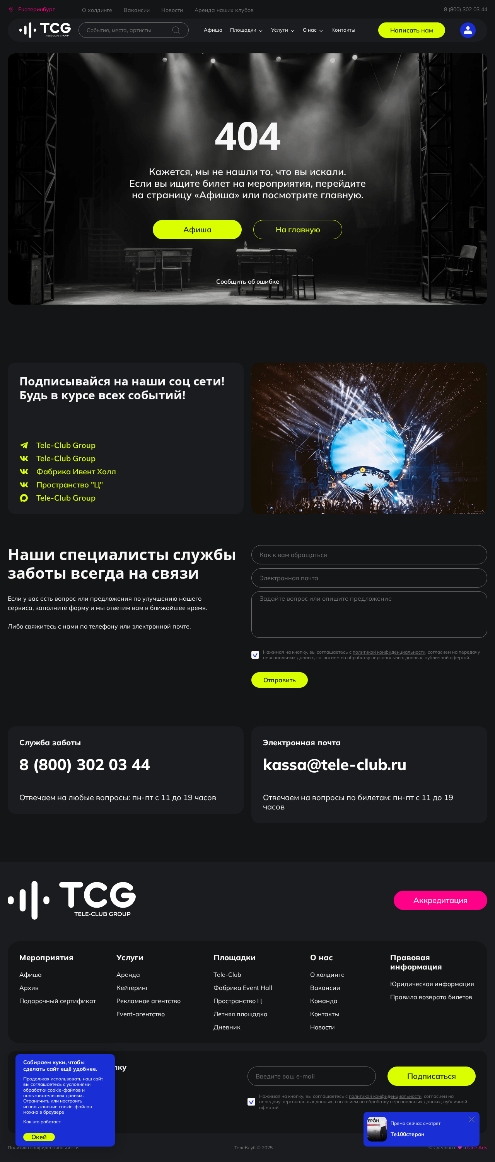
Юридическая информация (432, 984)
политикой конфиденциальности (389, 652)
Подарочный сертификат (57, 1001)
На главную (298, 229)
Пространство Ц (237, 1001)
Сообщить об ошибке (247, 281)
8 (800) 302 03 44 (465, 9)
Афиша (213, 30)
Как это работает (42, 1122)
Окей (39, 1137)
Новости (172, 10)
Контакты (343, 30)
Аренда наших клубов (224, 10)
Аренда (128, 974)
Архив (29, 988)
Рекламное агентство (148, 1001)
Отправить (279, 680)
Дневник (227, 1027)
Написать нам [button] (411, 30)
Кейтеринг (132, 988)
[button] (31, 9)
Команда (324, 1001)
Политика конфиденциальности (43, 1147)
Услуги (279, 30)
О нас (310, 30)
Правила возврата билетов (431, 997)
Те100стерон (408, 1134)
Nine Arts (477, 1147)
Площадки (243, 30)
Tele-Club (227, 974)
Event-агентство (140, 1014)
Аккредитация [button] (440, 900)
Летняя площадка (240, 1014)
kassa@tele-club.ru (334, 764)
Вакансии (137, 10)
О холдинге (97, 10)
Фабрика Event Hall (242, 988)
